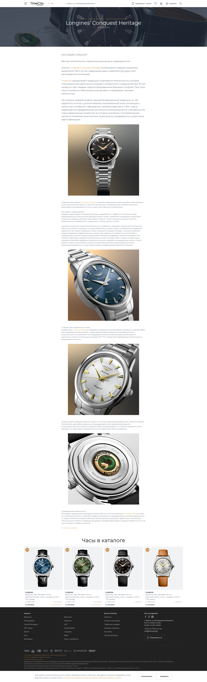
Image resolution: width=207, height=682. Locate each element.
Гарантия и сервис (112, 624)
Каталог (27, 613)
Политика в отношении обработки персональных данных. (45, 655)
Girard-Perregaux (31, 624)
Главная (83, 19)
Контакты (108, 632)
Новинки (68, 621)
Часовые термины (111, 628)
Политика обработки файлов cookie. (37, 657)
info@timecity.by (151, 631)
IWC (66, 624)
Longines (67, 632)
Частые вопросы (111, 635)
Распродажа (29, 621)
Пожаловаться (156, 638)
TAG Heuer (28, 628)
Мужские (27, 617)
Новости (107, 617)
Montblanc (28, 639)
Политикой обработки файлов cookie (81, 678)
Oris (25, 635)
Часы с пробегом (71, 639)
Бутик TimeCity (110, 613)
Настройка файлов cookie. (33, 659)
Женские (68, 617)
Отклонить (146, 676)
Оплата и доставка (112, 621)
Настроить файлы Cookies (110, 678)
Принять (164, 676)
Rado (66, 635)
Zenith (26, 632)
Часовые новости (95, 19)
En (52, 3)
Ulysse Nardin (69, 628)
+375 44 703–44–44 (153, 629)
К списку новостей (69, 528)
